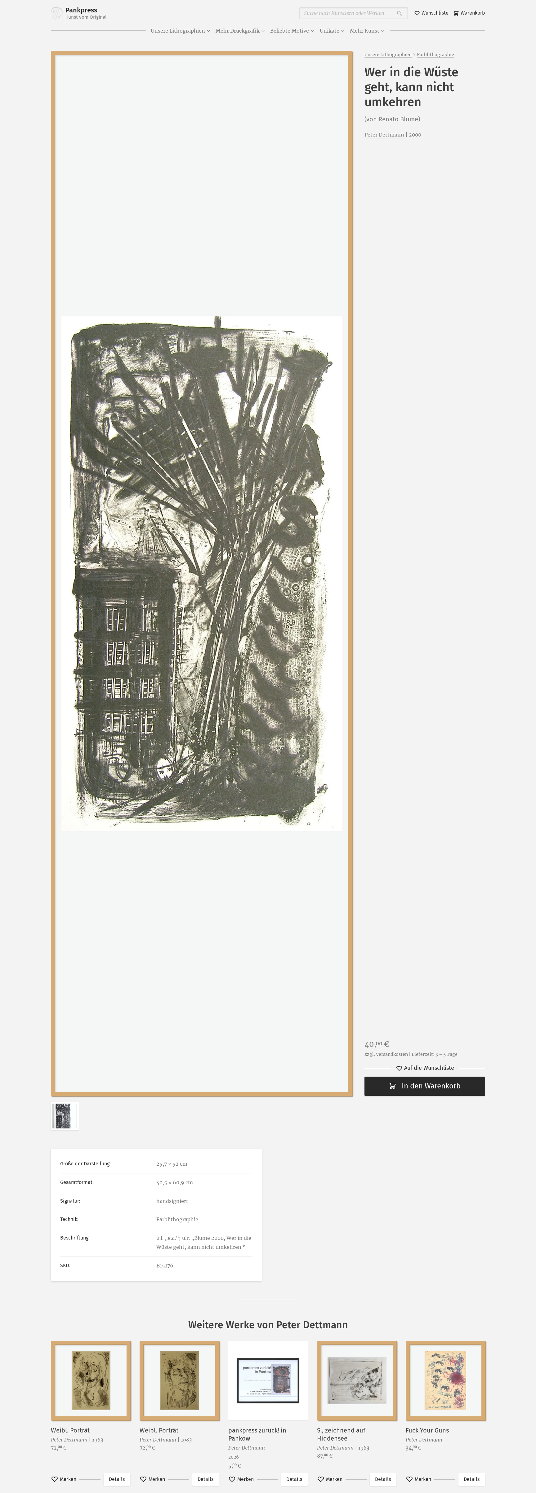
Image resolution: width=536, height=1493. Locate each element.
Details (117, 1479)
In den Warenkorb (431, 1086)
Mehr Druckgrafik (238, 31)
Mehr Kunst (364, 31)
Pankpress (86, 13)
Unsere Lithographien (178, 31)
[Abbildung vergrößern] (201, 573)
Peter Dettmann (384, 135)
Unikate (329, 31)
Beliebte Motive (289, 31)
